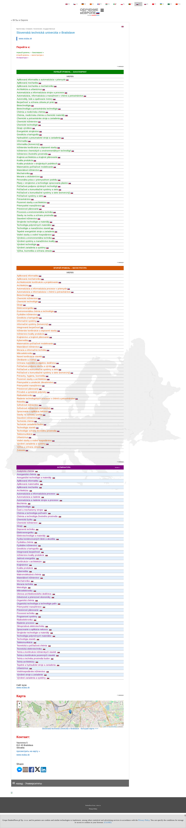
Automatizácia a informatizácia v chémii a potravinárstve (44, 292)
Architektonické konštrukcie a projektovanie (37, 282)
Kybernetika (22, 340)
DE (85, 4)
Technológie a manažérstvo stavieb (33, 228)
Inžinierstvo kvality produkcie (30, 334)
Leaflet (104, 727)
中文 (179, 4)
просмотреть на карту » (28, 751)
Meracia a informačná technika (31, 350)
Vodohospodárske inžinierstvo (31, 671)
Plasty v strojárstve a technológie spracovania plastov (42, 183)
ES (93, 4)
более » (117, 467)
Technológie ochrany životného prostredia (36, 431)
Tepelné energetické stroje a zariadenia (35, 231)
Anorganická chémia (27, 474)
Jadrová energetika (26, 558)
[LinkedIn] (43, 771)
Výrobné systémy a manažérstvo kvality (36, 241)
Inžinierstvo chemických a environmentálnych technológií (44, 150)
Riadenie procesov (26, 623)
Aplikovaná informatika (27, 276)
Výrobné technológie (26, 244)
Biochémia (22, 503)
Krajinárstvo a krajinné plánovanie (33, 337)
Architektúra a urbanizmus (29, 89)
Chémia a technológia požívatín (32, 513)
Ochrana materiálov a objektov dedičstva (36, 363)
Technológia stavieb (26, 427)
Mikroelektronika (24, 353)
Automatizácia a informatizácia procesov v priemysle (42, 288)
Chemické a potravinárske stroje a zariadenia (38, 118)
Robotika (21, 402)
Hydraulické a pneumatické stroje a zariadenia (39, 138)
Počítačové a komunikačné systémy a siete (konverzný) (43, 192)
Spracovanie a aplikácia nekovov (32, 411)
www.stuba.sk (25, 38)
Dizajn (20, 305)
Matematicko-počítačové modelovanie (35, 167)
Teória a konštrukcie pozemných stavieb (36, 655)
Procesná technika (26, 613)
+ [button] (19, 703)
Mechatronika (23, 173)
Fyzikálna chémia (25, 542)
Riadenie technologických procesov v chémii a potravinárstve (46, 398)
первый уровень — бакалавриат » (30, 52)
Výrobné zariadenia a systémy (31, 247)
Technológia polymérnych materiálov (34, 225)
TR (155, 4)
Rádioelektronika (25, 395)
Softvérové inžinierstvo (27, 405)
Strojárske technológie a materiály (33, 222)
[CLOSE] (108, 822)
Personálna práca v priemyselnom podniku (37, 180)
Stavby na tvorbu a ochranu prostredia (35, 215)
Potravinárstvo (24, 199)
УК (163, 4)
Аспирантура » (22, 58)
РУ (139, 4)
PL (124, 4)
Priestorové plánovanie (28, 209)
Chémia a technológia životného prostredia (37, 516)
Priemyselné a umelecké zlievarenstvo (35, 382)
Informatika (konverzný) (28, 144)
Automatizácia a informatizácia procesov (36, 494)
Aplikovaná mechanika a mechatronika (35, 86)
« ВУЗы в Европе (19, 20)
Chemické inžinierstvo (27, 121)
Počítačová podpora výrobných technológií (37, 186)
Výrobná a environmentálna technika (34, 238)
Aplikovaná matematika (28, 484)
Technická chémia (25, 421)
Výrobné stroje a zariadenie (30, 674)
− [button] (19, 706)
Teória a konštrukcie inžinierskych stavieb (37, 652)
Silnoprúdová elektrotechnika (31, 626)
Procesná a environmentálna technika (35, 212)
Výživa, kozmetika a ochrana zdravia (34, 251)
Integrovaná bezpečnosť (28, 327)
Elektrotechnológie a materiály (31, 536)
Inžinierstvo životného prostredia (32, 154)
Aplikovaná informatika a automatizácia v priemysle (41, 79)
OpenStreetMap (112, 727)
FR (101, 4)
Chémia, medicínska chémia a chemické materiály (41, 115)
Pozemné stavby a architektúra (31, 202)
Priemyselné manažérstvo (29, 205)
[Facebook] (31, 771)
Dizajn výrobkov (24, 128)
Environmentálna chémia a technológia (35, 311)
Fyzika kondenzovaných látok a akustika (36, 539)
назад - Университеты (27, 782)
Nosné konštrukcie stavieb (29, 356)
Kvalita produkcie (25, 160)
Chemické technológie (27, 125)
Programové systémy (27, 616)
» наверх (120, 66)
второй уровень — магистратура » (30, 55)
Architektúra (22, 285)
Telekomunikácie (25, 434)
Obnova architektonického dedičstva (34, 594)
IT (116, 4)
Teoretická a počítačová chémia (32, 645)
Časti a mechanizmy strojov (30, 510)
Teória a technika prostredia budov (33, 658)
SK (147, 4)
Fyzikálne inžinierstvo (27, 314)
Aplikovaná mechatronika (29, 279)
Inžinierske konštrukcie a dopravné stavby (37, 147)
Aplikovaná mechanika (27, 83)
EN (69, 4)
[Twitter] (37, 770)
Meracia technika (25, 584)
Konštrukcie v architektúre (29, 561)
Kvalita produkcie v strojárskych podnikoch (37, 163)
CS (77, 4)
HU (109, 4)
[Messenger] (19, 771)
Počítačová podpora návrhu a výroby (34, 366)
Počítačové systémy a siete (30, 196)
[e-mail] (25, 771)
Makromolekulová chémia (29, 574)
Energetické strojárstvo (28, 131)
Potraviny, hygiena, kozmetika (31, 376)
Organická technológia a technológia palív (37, 603)
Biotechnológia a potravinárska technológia (37, 108)
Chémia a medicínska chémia (31, 112)
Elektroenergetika (25, 308)
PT (132, 4)
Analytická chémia (26, 471)
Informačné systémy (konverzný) (32, 324)
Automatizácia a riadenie (29, 497)
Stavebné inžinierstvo (27, 218)
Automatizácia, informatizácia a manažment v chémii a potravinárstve (50, 96)
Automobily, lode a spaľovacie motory (35, 99)
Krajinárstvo (23, 565)
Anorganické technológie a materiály (34, 477)
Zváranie (21, 450)
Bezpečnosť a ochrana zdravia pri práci (35, 102)
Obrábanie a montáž (26, 360)
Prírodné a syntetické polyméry (31, 392)
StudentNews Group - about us (93, 805)
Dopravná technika (26, 529)
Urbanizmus (22, 437)
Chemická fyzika (25, 519)
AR (171, 4)
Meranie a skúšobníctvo (28, 176)
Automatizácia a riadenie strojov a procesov (38, 500)
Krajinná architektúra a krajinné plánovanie (37, 157)
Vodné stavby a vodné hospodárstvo (34, 234)
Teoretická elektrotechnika (29, 649)
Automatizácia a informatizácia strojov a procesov (40, 92)
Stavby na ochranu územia (29, 414)
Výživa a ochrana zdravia (29, 447)
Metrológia (22, 587)
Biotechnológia (24, 105)
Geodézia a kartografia (28, 134)
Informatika (22, 141)
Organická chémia (26, 600)
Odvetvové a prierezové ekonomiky (34, 597)
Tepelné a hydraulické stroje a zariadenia (36, 665)
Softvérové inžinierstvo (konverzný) (33, 408)
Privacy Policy (144, 820)
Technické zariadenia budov (30, 424)
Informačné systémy (26, 321)
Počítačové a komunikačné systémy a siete (37, 189)
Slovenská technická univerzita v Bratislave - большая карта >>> (70, 729)
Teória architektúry (26, 662)
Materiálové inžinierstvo (28, 170)
